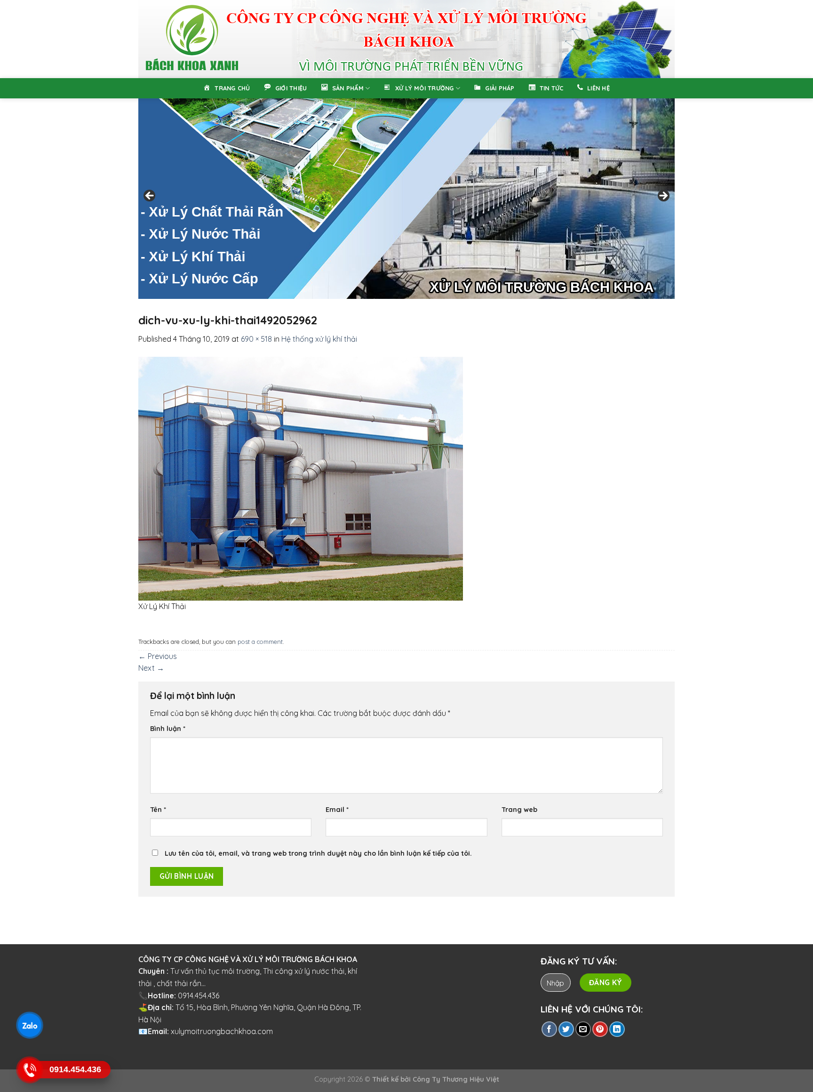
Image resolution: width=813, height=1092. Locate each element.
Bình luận (167, 728)
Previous (150, 196)
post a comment (260, 641)
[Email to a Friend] (583, 1029)
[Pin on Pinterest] (600, 1029)
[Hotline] (29, 1070)
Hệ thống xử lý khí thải (319, 339)
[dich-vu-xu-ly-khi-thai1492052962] (300, 477)
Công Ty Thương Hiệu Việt (456, 1079)
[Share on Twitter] (566, 1029)
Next (663, 196)
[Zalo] (29, 1025)
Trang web (519, 809)
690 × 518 (256, 339)
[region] (406, 39)
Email (337, 809)
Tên (158, 809)
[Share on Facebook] (549, 1029)
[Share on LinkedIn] (617, 1029)
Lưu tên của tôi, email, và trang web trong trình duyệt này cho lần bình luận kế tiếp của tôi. (318, 853)
